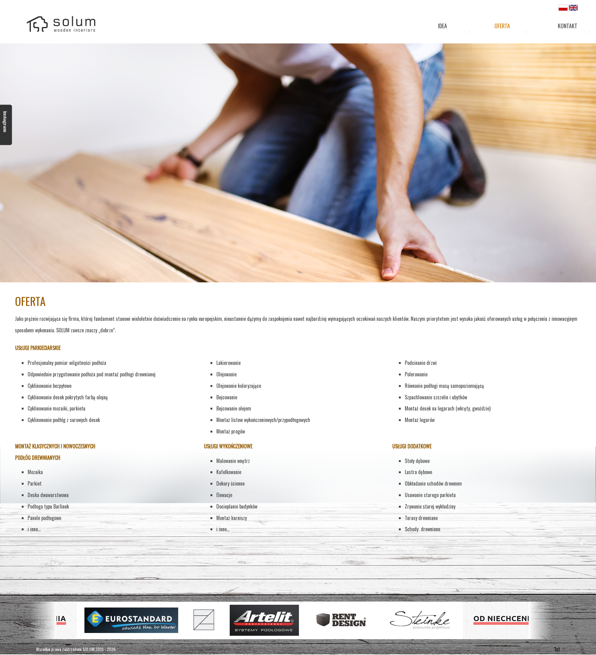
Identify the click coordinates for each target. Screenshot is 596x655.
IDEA (442, 26)
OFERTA (502, 26)
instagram (5, 121)
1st (557, 649)
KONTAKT (567, 26)
